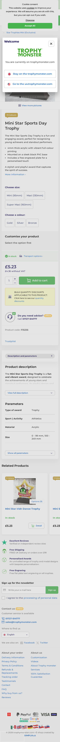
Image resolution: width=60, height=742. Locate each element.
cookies (30, 8)
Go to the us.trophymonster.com (32, 83)
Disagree (30, 20)
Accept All (30, 25)
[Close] (51, 44)
